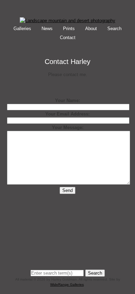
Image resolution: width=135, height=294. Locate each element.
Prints (69, 28)
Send (67, 190)
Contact (67, 37)
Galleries (22, 28)
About (91, 28)
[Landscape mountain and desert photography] (67, 20)
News (47, 28)
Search (114, 28)
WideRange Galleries (67, 284)
